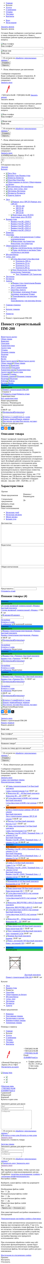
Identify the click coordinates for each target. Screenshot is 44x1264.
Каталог (4, 167)
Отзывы (9, 12)
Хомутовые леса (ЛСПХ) (21, 217)
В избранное (6, 624)
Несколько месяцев (14, 515)
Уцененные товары (14, 1023)
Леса (14, 173)
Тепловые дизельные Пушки (23, 294)
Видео (3, 383)
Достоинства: (6, 523)
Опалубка (20, 180)
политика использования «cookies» (25, 1174)
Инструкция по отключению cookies (16, 1255)
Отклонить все (19, 1208)
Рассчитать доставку (28, 421)
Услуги (9, 7)
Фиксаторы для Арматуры (22, 243)
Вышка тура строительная (26, 284)
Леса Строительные (19, 287)
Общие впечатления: (9, 567)
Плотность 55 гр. (23, 265)
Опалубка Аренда (18, 290)
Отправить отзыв (8, 591)
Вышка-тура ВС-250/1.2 (21, 226)
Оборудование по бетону (16, 994)
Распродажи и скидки (15, 1018)
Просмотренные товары (11, 782)
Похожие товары (8, 376)
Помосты (20, 178)
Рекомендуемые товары (16, 1020)
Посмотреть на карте (10, 1067)
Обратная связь (7, 1086)
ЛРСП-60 (19, 213)
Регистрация (11, 23)
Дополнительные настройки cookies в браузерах (21, 1219)
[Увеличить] (15, 390)
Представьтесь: (7, 589)
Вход (8, 20)
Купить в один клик (28, 1135)
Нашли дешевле (23, 419)
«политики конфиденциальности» (15, 1176)
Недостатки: (6, 545)
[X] (12, 428)
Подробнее (5, 620)
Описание (5, 368)
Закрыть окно (6, 82)
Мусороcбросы (27, 186)
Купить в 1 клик (23, 417)
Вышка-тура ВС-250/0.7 (21, 221)
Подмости (21, 193)
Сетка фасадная (32, 259)
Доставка (10, 14)
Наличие (4, 379)
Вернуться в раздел (9, 361)
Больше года (11, 519)
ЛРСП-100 (20, 206)
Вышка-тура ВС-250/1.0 (21, 224)
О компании (11, 10)
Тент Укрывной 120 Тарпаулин (29, 274)
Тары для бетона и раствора (26, 251)
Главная (9, 3)
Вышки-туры (24, 175)
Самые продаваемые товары (13, 780)
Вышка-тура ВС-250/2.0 (21, 230)
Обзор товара (6, 363)
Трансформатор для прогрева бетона (26, 301)
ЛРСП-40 (19, 210)
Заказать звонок (7, 27)
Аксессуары (6, 372)
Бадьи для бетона (35, 248)
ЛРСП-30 (19, 208)
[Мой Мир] (9, 428)
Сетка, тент (22, 189)
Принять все (6, 1208)
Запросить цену (23, 1163)
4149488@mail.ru (31, 1057)
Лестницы (21, 191)
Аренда (18, 195)
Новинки (10, 1014)
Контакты (10, 16)
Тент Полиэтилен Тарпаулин (26, 271)
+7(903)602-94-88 (31, 1053)
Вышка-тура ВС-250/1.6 (21, 228)
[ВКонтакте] (2, 428)
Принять (4, 1257)
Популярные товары (14, 1016)
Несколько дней (12, 512)
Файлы (4, 381)
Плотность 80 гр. (23, 268)
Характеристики (8, 370)
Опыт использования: (10, 508)
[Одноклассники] (5, 428)
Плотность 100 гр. (23, 261)
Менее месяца (11, 517)
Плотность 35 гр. (23, 263)
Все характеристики (9, 398)
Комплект (5, 365)
